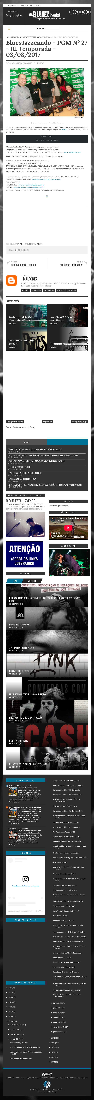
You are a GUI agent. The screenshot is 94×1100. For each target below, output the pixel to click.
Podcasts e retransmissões (33, 244)
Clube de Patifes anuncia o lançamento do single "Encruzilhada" (35, 449)
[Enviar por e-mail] (16, 250)
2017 (10, 1021)
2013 (53, 1052)
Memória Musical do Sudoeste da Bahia (25, 807)
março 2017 (57, 1022)
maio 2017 (57, 1012)
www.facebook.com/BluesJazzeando (46, 179)
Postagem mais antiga (79, 421)
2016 (53, 1038)
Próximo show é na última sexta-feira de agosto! (27, 789)
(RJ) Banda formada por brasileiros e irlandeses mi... (66, 800)
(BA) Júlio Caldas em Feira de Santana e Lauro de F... (69, 847)
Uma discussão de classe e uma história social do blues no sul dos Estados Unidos (44, 600)
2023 (10, 993)
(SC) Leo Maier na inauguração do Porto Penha (70, 858)
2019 (10, 1012)
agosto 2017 (15, 1039)
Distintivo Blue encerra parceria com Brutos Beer (69, 896)
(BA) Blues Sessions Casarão (63, 920)
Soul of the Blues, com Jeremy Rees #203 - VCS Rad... (70, 978)
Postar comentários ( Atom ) (24, 427)
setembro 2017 (16, 1034)
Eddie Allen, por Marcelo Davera (64, 885)
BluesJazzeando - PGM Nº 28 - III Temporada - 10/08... (69, 879)
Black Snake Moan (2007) (62, 958)
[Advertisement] (47, 224)
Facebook (37, 290)
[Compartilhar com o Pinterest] (27, 250)
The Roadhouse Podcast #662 (62, 343)
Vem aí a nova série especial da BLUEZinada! (69, 937)
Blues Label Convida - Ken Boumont (66, 972)
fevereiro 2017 (59, 1027)
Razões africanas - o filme (19, 467)
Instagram (50, 290)
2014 (53, 1047)
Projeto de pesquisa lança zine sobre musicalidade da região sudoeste (29, 833)
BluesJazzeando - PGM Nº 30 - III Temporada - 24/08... (26, 1053)
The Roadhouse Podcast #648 (64, 967)
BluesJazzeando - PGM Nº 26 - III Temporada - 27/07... (69, 984)
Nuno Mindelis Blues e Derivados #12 (66, 837)
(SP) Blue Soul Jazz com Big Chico (65, 806)
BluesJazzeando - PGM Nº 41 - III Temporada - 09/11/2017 (21, 318)
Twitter (26, 290)
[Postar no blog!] (19, 250)
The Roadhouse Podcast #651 (21, 1059)
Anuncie (24, 5)
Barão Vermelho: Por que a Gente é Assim (28, 764)
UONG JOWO (51, 1092)
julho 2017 (57, 1003)
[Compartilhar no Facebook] (24, 250)
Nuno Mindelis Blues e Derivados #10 (66, 962)
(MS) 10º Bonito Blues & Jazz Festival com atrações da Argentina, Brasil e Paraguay (43, 455)
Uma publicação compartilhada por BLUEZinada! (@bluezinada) (33, 911)
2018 (10, 1016)
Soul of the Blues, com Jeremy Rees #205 (68, 901)
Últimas (26, 442)
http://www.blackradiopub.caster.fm (31, 185)
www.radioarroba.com (72, 152)
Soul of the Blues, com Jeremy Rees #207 (25, 1047)
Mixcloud (65, 130)
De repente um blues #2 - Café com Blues (68, 811)
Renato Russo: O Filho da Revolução (25, 717)
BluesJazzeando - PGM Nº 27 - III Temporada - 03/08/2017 (46, 48)
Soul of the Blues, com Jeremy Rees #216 (21, 342)
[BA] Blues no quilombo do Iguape (22, 478)
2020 (10, 1007)
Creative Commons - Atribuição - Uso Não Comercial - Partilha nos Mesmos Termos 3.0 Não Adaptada (47, 1077)
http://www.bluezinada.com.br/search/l (28, 188)
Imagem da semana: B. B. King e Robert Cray (69, 932)
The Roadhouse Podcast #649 (64, 906)
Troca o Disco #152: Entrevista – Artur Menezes (62, 318)
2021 (10, 1002)
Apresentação (13, 5)
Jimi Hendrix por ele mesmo (21, 647)
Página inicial (47, 421)
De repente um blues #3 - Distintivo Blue (67, 795)
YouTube (62, 290)
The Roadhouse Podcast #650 (64, 832)
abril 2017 (57, 1017)
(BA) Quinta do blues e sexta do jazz (66, 853)
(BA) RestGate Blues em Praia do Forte (67, 841)
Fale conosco (35, 5)
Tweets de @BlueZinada (58, 506)
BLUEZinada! (35, 1089)
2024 (10, 988)
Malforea (46, 1089)
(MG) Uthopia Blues (60, 916)
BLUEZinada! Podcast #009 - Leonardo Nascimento (67, 996)
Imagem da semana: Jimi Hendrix (65, 890)
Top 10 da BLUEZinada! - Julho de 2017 (67, 990)
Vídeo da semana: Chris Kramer (64, 874)
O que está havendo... (21, 500)
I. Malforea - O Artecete (18, 829)
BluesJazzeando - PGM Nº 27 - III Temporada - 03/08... (69, 947)
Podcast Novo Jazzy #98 (19, 1042)
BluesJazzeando (18, 244)
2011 (53, 1062)
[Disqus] (47, 386)
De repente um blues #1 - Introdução (66, 827)
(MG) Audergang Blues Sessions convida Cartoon (68, 926)
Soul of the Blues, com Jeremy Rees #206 (68, 785)
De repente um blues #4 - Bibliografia (66, 790)
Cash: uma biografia (18, 741)
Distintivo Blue (58, 283)
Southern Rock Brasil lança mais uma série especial (68, 868)
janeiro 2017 (58, 1031)
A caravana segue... (60, 862)
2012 (53, 1057)
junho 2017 (57, 1008)
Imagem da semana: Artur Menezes (66, 822)
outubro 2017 (16, 1029)
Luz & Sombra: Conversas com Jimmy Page (28, 694)
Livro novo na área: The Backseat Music (67, 953)
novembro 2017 (16, 1025)
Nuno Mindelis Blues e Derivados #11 (66, 911)
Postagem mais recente (15, 421)
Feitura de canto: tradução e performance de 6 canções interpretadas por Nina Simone (45, 484)
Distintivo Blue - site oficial (20, 786)
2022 (10, 997)
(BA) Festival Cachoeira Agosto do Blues (25, 472)
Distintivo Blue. (58, 1089)
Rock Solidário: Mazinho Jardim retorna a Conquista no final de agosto (29, 811)
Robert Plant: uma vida (19, 624)
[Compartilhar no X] (22, 250)
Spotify (73, 290)
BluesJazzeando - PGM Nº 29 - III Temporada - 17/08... (69, 817)
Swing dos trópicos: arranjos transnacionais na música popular (36, 461)
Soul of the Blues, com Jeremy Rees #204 (68, 941)
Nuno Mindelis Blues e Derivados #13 (66, 780)
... (67, 442)
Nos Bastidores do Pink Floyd (22, 671)
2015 (53, 1043)
